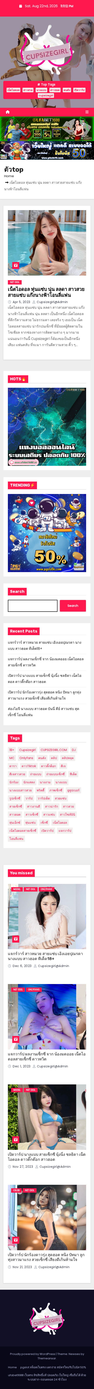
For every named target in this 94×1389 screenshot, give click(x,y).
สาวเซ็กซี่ (32, 814)
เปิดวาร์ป (79, 90)
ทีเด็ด (73, 774)
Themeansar (47, 1358)
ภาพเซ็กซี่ (55, 790)
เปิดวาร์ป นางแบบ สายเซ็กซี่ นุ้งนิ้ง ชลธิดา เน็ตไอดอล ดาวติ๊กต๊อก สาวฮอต (47, 1157)
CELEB (16, 1190)
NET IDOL (14, 282)
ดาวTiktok (29, 766)
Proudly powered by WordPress (33, 1354)
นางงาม (45, 782)
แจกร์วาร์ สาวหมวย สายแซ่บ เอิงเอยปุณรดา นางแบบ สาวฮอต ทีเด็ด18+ (45, 956)
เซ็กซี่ (44, 822)
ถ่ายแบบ (35, 774)
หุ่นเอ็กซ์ (14, 822)
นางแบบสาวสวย (20, 790)
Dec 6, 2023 (23, 966)
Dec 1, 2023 (22, 1066)
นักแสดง (29, 782)
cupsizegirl (46, 95)
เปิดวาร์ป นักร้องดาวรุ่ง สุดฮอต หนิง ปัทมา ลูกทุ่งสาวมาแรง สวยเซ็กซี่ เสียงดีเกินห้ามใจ (46, 1257)
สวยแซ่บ (60, 798)
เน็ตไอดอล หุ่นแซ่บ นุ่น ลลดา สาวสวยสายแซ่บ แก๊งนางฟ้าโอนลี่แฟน (46, 292)
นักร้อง (13, 782)
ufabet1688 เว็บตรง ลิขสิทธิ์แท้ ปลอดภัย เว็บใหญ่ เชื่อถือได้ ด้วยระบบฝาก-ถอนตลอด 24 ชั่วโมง (47, 1377)
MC (11, 758)
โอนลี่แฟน (16, 839)
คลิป (54, 758)
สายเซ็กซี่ (15, 806)
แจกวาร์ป (65, 830)
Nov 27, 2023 (23, 1166)
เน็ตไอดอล (13, 90)
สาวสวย (28, 90)
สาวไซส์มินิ (67, 814)
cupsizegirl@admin (52, 302)
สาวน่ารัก (51, 806)
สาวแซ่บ (49, 814)
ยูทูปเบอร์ (73, 790)
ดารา (13, 766)
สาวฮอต (55, 90)
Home (9, 176)
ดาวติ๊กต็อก (48, 766)
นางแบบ (41, 90)
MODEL (17, 889)
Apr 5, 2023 (22, 302)
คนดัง (67, 90)
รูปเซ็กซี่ (14, 798)
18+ (11, 750)
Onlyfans (26, 758)
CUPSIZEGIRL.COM (54, 750)
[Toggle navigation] (87, 112)
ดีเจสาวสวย (17, 774)
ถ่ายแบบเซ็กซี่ (55, 774)
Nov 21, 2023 (23, 1267)
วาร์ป (29, 798)
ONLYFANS (46, 889)
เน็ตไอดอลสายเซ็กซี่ (22, 830)
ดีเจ (63, 766)
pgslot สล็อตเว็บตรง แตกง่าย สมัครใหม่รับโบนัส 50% (53, 1367)
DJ (74, 750)
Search (17, 591)
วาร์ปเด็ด (44, 798)
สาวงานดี (33, 806)
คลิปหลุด (68, 758)
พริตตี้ (40, 790)
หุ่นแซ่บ (30, 822)
